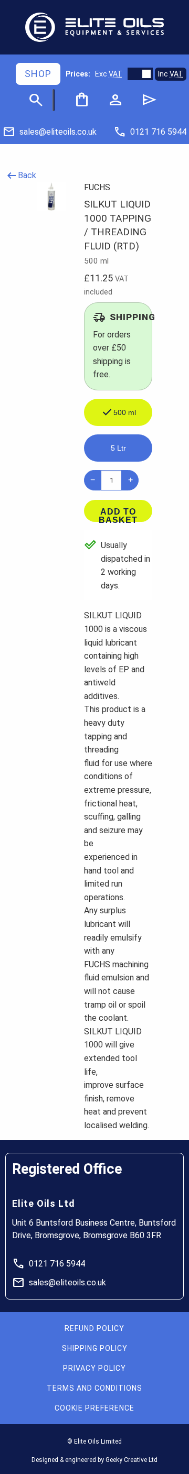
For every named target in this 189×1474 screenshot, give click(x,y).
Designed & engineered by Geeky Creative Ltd (95, 1460)
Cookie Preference (94, 1408)
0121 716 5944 (48, 1264)
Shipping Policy (95, 1348)
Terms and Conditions (94, 1388)
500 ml (118, 412)
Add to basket (118, 514)
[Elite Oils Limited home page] (94, 27)
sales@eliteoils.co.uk (59, 1282)
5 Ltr (118, 448)
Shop (38, 73)
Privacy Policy (94, 1368)
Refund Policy (94, 1328)
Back (20, 175)
